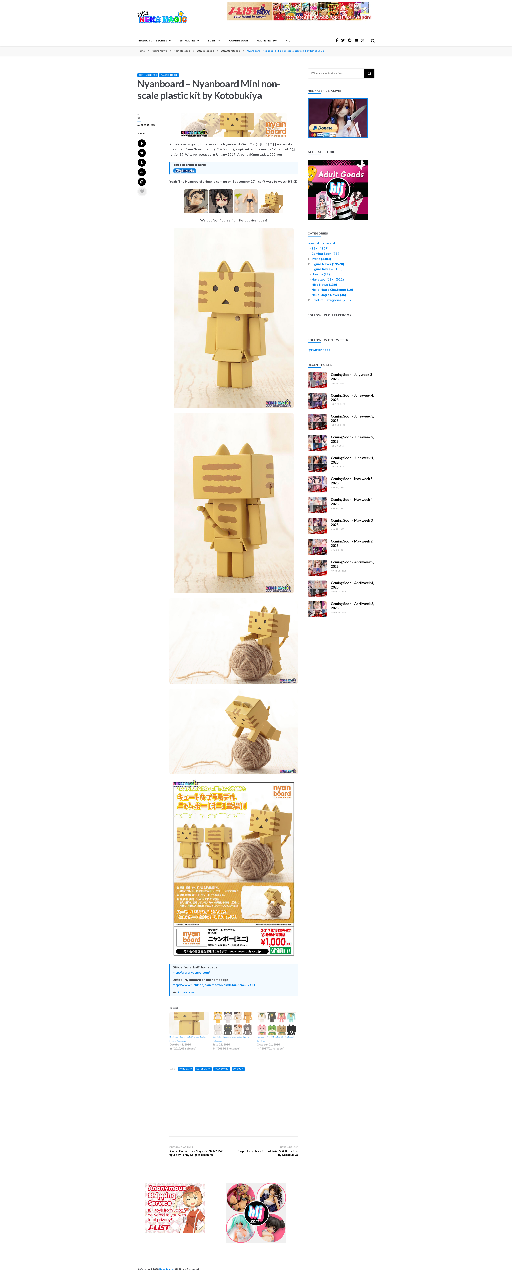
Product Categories (152, 40)
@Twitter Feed (319, 350)
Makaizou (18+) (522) (327, 279)
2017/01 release (148, 75)
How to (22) (320, 274)
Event (212, 40)
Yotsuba (238, 1069)
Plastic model (169, 75)
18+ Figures (187, 40)
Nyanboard (221, 1069)
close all (330, 243)
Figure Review (267, 40)
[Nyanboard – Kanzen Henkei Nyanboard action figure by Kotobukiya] (189, 1023)
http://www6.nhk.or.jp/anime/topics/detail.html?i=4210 (214, 985)
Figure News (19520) (327, 264)
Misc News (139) (324, 285)
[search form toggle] (373, 41)
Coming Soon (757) (326, 254)
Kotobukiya (186, 992)
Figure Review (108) (327, 269)
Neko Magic (166, 1269)
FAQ (287, 40)
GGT (139, 118)
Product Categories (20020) (333, 300)
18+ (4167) (320, 248)
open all (314, 243)
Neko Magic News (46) (328, 295)
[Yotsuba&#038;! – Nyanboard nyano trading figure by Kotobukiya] (233, 1023)
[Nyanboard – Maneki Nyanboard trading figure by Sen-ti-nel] (276, 1023)
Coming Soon (238, 40)
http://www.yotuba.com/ (191, 972)
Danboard (185, 1069)
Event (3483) (321, 259)
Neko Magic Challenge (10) (332, 290)
